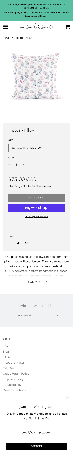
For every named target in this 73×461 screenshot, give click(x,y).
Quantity (13, 157)
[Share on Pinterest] (26, 243)
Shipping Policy (13, 379)
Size (10, 140)
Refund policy (12, 384)
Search (7, 346)
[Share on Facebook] (11, 243)
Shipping (14, 186)
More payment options (36, 216)
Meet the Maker (13, 362)
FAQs (6, 357)
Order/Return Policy (16, 373)
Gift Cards (9, 368)
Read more (35, 282)
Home (6, 38)
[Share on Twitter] (18, 243)
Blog (6, 351)
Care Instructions (14, 390)
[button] (28, 148)
